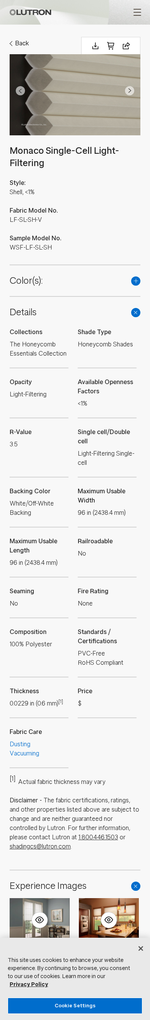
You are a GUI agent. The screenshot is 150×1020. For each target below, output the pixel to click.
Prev (20, 90)
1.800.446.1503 (98, 837)
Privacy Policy (29, 984)
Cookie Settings (75, 1005)
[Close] (140, 948)
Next (129, 90)
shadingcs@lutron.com (40, 846)
